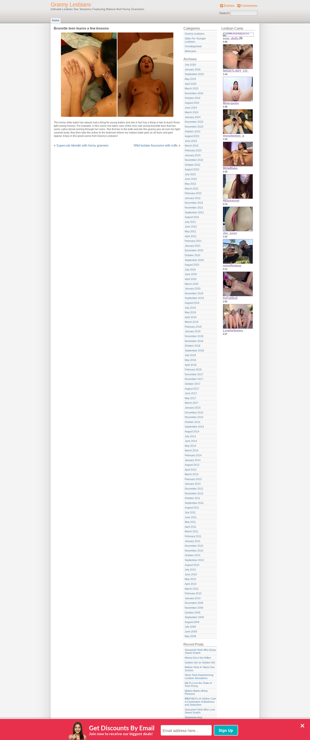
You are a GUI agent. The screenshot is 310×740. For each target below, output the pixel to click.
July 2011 (190, 512)
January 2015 (193, 407)
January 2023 (193, 155)
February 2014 (193, 455)
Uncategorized (193, 46)
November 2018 (194, 341)
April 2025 (191, 83)
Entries (229, 5)
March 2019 (191, 321)
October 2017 (192, 383)
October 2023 (192, 131)
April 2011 (190, 526)
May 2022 (190, 183)
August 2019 (192, 302)
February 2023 (193, 150)
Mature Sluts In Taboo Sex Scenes (200, 669)
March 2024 (191, 112)
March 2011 (191, 531)
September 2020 (194, 260)
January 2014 (193, 460)
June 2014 (191, 441)
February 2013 (193, 479)
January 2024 (193, 117)
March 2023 (191, 145)
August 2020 (192, 264)
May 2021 (190, 231)
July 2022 (190, 174)
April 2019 (191, 317)
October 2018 (192, 345)
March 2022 (191, 188)
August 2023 (192, 136)
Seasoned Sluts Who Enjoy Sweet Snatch (200, 652)
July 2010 (190, 569)
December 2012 (194, 488)
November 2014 (194, 417)
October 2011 (192, 498)
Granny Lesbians (71, 4)
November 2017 (194, 379)
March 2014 (191, 450)
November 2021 (194, 207)
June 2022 (191, 179)
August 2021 (192, 217)
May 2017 (190, 398)
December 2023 (194, 121)
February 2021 (193, 240)
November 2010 (194, 550)
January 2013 (193, 483)
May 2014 (190, 445)
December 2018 (194, 336)
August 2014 (192, 431)
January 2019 (193, 331)
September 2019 (194, 298)
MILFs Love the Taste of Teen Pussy (198, 685)
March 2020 (191, 284)
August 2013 (192, 464)
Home (55, 20)
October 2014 (192, 422)
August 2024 (192, 102)
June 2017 (191, 393)
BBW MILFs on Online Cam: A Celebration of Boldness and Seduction (201, 701)
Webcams (190, 51)
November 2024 (194, 93)
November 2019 (194, 293)
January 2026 (193, 69)
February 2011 (193, 536)
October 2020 (192, 255)
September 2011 (194, 503)
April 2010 (191, 584)
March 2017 (191, 402)
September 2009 (194, 617)
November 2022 (194, 160)
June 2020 (191, 274)
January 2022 (193, 198)
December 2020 (194, 250)
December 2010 (194, 545)
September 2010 (194, 560)
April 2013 (191, 469)
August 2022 (192, 169)
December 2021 (194, 202)
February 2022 (193, 193)
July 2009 (190, 626)
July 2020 (190, 269)
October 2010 (192, 555)
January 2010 (193, 598)
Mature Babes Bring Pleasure (196, 692)
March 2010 (191, 588)
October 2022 (192, 164)
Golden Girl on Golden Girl (200, 662)
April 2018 (191, 364)
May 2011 (190, 522)
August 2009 (192, 622)
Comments (249, 5)
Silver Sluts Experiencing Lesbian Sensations (199, 677)
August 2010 (192, 565)
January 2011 (192, 541)
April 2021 (191, 236)
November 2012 (194, 493)
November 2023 (194, 126)
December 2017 (194, 374)
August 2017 (192, 388)
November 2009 (194, 607)
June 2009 (191, 631)
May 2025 (190, 79)
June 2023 (191, 141)
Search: (224, 13)
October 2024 (192, 98)
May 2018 (190, 360)
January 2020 (193, 288)
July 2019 (190, 307)
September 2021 (194, 212)
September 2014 (194, 426)
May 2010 (190, 579)
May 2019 (190, 312)
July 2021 (190, 222)
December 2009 (194, 602)
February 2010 (193, 593)
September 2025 (194, 74)
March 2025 (191, 88)
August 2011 (192, 507)
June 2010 (191, 574)
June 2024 (191, 107)
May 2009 (190, 636)
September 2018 (194, 350)
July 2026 (190, 64)
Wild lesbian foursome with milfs (156, 145)
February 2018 (193, 369)
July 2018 (190, 355)
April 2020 (191, 279)
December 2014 (194, 412)
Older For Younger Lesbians (195, 40)
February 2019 (193, 326)
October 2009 (192, 612)
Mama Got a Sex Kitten (198, 657)
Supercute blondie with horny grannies (82, 145)
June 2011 (191, 517)
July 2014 (190, 436)
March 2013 (191, 474)
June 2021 (191, 226)
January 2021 (193, 245)
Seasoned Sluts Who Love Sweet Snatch (200, 711)
